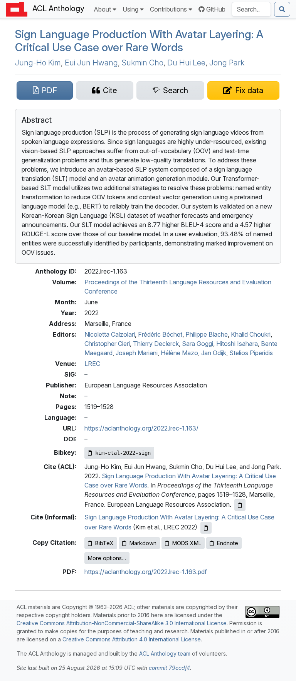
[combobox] (251, 9)
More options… (107, 558)
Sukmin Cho (142, 62)
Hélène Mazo (179, 353)
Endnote (227, 543)
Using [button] (130, 9)
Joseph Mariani (137, 353)
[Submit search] (282, 9)
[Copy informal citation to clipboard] (206, 528)
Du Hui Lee (186, 62)
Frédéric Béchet (160, 334)
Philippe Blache (206, 334)
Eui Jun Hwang (91, 62)
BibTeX (104, 543)
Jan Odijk (213, 353)
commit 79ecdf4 (169, 667)
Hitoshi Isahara (237, 343)
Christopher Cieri (107, 343)
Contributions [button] (168, 9)
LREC (92, 363)
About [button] (102, 9)
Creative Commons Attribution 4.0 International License (131, 639)
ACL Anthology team (164, 653)
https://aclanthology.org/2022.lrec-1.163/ (141, 428)
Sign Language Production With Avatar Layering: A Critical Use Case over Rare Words (139, 41)
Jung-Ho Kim (38, 62)
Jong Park (226, 62)
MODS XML (186, 543)
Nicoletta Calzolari (109, 334)
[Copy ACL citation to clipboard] (240, 505)
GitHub (215, 9)
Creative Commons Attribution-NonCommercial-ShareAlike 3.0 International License (122, 623)
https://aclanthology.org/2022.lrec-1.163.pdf (145, 572)
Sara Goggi (197, 343)
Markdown (143, 543)
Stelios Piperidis (251, 353)
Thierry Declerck (156, 343)
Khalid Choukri (251, 334)
